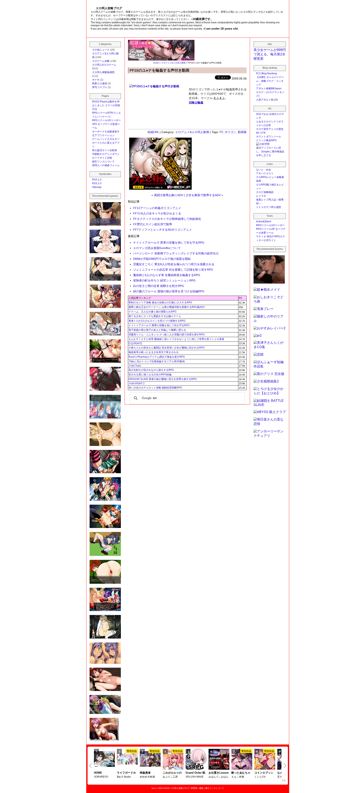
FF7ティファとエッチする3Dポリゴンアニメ (162, 229)
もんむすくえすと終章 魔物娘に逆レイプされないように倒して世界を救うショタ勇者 (176, 339)
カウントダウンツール (268, 136)
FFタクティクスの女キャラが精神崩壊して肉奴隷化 (167, 218)
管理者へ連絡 (197, 788)
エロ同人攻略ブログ (179, 788)
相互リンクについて (103, 161)
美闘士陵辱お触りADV (168, 195)
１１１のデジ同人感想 (268, 207)
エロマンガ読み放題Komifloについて (157, 248)
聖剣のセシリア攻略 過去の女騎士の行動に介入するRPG (160, 302)
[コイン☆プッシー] (264, 760)
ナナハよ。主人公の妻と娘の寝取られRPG (152, 311)
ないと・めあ (263, 169)
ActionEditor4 (263, 221)
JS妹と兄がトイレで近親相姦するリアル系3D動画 (157, 361)
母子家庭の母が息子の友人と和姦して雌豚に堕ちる (157, 330)
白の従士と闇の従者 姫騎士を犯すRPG (158, 286)
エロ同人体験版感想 (103, 72)
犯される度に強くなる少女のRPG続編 (150, 374)
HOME (98, 772)
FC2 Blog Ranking (266, 73)
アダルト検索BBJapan (268, 88)
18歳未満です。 (202, 19)
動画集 (242, 132)
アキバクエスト (265, 173)
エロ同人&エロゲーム (104, 64)
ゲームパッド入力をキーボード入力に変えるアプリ (106, 143)
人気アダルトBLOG (267, 99)
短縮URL (153, 132)
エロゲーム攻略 (101, 61)
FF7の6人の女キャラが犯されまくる (157, 213)
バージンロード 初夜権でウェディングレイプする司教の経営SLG (176, 253)
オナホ (96, 79)
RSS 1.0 (96, 179)
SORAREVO (101, 776)
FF (221, 132)
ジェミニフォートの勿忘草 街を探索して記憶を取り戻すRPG (173, 269)
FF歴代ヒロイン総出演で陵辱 (152, 224)
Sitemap (96, 187)
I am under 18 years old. (222, 28)
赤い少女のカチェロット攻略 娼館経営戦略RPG (155, 387)
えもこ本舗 (237, 776)
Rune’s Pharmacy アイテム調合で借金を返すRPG (157, 356)
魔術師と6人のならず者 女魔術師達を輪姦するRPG (166, 275)
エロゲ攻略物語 (265, 192)
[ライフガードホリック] (127, 759)
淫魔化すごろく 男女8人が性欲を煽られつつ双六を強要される (173, 264)
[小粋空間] (262, 144)
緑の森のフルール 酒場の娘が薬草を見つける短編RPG (168, 291)
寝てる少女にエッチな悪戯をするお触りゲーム (155, 316)
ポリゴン (230, 132)
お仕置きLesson (219, 772)
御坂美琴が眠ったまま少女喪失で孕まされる (154, 352)
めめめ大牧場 (147, 776)
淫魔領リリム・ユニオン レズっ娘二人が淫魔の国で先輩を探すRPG (167, 334)
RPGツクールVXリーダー (106, 120)
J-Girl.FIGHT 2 (137, 383)
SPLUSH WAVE (195, 776)
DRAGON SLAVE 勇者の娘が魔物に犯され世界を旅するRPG (163, 379)
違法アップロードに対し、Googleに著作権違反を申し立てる (270, 151)
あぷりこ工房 (170, 776)
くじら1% (260, 776)
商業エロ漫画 (99, 83)
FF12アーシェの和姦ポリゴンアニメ (157, 208)
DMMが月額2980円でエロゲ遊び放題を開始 (162, 258)
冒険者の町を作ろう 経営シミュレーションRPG (164, 280)
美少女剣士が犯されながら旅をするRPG (151, 369)
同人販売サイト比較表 (104, 150)
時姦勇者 (145, 772)
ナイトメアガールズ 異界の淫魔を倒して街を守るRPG (168, 242)
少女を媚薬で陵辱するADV (203, 195)
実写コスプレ (99, 87)
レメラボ (261, 195)
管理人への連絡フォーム (106, 165)
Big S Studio (124, 776)
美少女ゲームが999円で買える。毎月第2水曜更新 (270, 54)
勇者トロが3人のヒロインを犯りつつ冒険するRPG (157, 320)
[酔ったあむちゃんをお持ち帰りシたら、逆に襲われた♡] (241, 760)
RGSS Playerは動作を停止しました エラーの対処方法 (106, 105)
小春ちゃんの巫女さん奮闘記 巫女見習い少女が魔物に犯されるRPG (167, 347)
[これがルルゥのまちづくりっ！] (173, 760)
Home (156, 63)
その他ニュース (101, 49)
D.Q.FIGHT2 (135, 343)
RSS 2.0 (96, 183)
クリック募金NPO (266, 140)
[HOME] (104, 759)
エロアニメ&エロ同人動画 (173, 63)
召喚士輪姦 (196, 102)
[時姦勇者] (150, 759)
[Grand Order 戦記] (196, 760)
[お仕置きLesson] (219, 760)
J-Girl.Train (135, 365)
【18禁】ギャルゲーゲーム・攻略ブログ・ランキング (270, 81)
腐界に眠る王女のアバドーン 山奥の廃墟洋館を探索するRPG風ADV (167, 307)
